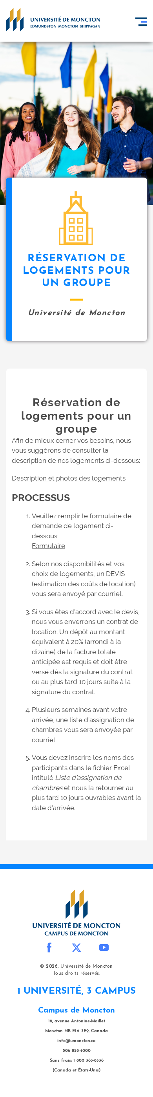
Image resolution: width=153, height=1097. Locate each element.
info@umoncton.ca (76, 1041)
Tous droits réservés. (76, 973)
